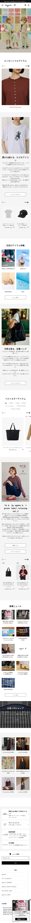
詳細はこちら (21, 919)
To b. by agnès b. (10, 406)
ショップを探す (15, 720)
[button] (25, 5)
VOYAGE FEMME (21, 406)
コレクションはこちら (15, 194)
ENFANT (24, 403)
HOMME (17, 403)
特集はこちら (15, 545)
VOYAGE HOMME (15, 409)
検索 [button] (16, 863)
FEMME (11, 403)
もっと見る (15, 297)
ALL (6, 403)
